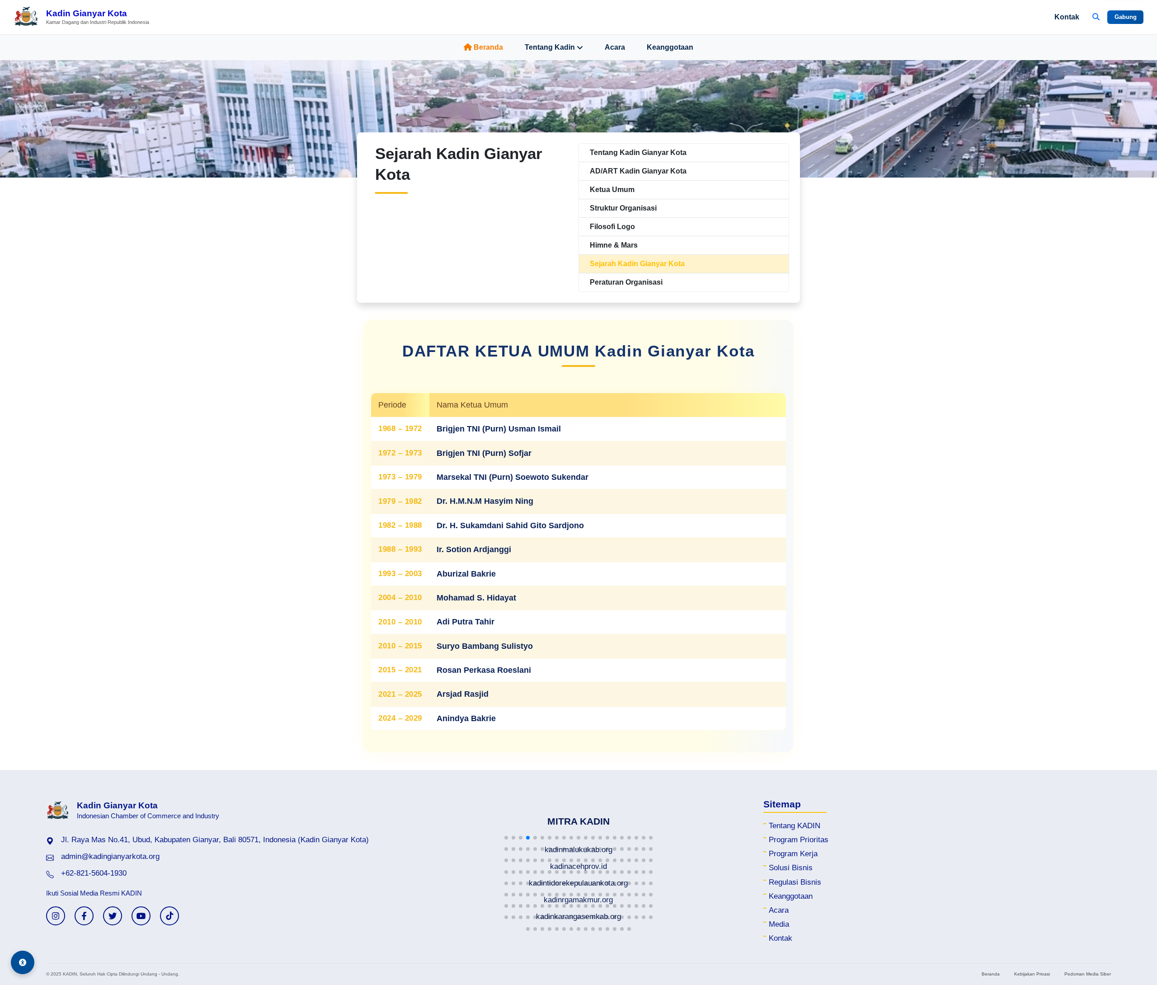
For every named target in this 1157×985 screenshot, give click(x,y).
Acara (615, 47)
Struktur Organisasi (623, 208)
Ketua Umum (612, 189)
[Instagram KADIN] (55, 915)
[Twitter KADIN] (112, 915)
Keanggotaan (670, 47)
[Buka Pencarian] (1096, 17)
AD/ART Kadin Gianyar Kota (638, 171)
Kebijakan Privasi (1032, 973)
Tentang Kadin (550, 47)
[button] (506, 838)
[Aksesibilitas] (22, 962)
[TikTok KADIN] (169, 915)
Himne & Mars (614, 245)
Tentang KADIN (794, 825)
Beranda (488, 47)
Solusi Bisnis (791, 867)
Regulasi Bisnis (795, 882)
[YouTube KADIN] (141, 915)
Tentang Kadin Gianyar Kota (638, 152)
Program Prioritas (798, 839)
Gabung (1126, 17)
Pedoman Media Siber (1087, 973)
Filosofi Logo (612, 226)
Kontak (1066, 17)
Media (779, 924)
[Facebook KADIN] (84, 915)
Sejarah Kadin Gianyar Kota (637, 263)
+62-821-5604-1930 (94, 873)
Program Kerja (793, 853)
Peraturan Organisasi (626, 282)
